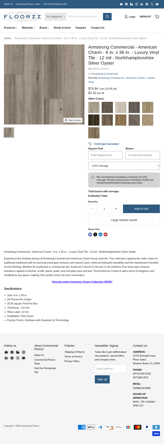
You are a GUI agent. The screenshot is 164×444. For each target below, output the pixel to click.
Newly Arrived (62, 27)
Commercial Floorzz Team (28, 4)
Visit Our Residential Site (55, 4)
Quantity (93, 201)
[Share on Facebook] (90, 234)
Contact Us (97, 27)
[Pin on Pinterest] (105, 234)
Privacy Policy (72, 361)
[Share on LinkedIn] (100, 234)
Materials (27, 27)
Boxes (130, 148)
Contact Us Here (142, 387)
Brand (44, 27)
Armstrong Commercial (104, 73)
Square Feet (95, 148)
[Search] (107, 16)
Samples (80, 27)
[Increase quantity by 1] (116, 208)
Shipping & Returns (75, 352)
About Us (8, 4)
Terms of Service (73, 356)
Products (10, 27)
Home (7, 38)
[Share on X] (95, 234)
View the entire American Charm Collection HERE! (82, 281)
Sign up (102, 379)
